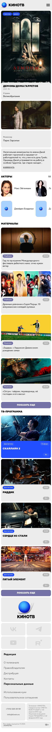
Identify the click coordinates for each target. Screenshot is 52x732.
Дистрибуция (11, 673)
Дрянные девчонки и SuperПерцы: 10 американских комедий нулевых (21, 305)
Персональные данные (18, 684)
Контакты (9, 679)
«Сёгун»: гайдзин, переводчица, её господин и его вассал (20, 392)
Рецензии (8, 343)
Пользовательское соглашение (21, 697)
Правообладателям (14, 668)
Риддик (8, 492)
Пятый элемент (14, 579)
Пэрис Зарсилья (11, 140)
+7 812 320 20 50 (13, 709)
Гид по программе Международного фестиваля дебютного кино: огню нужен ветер (23, 263)
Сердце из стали (15, 535)
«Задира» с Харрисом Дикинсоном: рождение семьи (20, 349)
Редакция (10, 654)
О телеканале (11, 662)
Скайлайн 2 (11, 448)
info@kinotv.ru (13, 714)
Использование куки (15, 692)
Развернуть (8, 167)
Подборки (8, 256)
